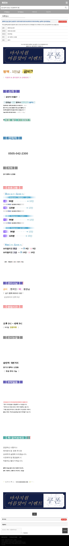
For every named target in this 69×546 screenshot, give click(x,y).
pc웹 (20, 537)
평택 (13, 470)
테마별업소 (21, 12)
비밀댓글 (25, 533)
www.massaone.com (22, 482)
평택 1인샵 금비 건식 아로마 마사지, (13, 468)
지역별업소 (7, 12)
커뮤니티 (34, 12)
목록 (34, 514)
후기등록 (64, 519)
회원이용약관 (4, 537)
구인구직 (48, 12)
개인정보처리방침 (13, 537)
